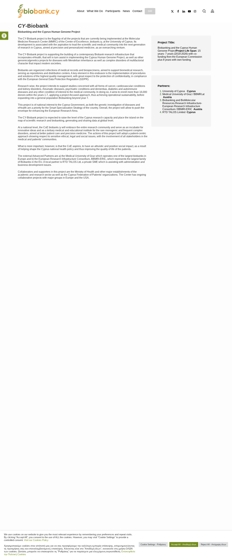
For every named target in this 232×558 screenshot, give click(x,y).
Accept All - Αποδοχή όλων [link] (183, 544)
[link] (4, 36)
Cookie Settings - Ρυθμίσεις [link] (153, 544)
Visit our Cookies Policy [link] (36, 540)
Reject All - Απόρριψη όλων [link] (213, 544)
